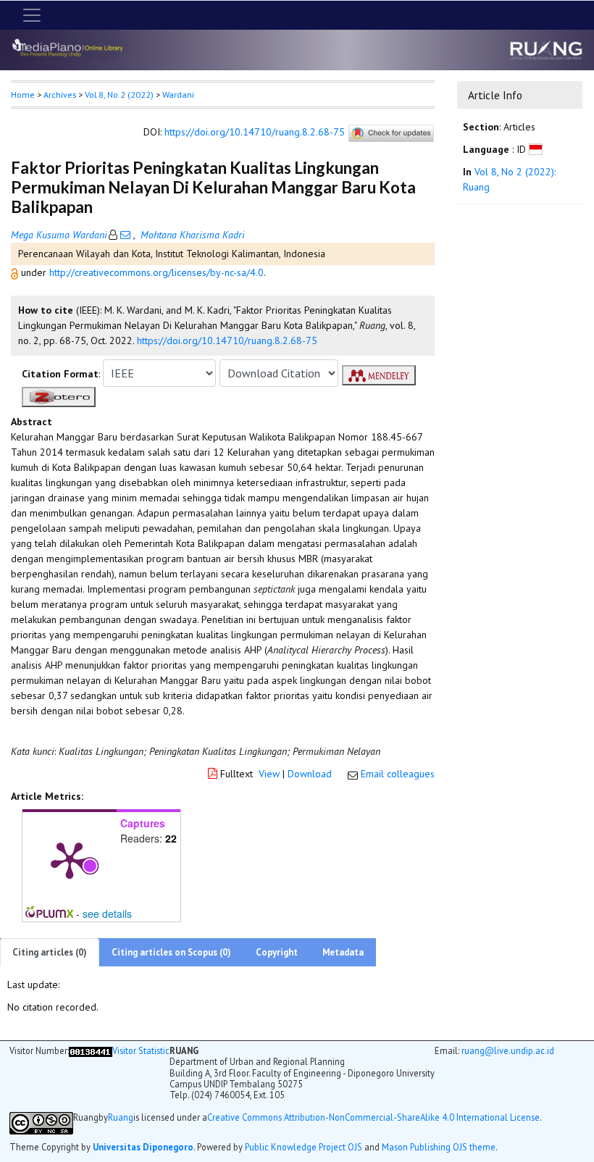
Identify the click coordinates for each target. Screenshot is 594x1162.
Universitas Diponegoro (143, 1147)
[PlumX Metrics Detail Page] (69, 859)
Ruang (120, 1117)
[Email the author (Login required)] (125, 234)
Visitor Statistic (141, 1050)
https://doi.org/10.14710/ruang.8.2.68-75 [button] (227, 340)
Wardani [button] (178, 94)
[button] (16, 272)
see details (107, 913)
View (269, 773)
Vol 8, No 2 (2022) (119, 94)
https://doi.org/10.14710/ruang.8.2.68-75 (254, 132)
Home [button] (23, 94)
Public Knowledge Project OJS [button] (303, 1147)
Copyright (277, 952)
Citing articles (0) (49, 952)
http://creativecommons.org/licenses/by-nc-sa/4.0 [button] (156, 272)
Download (310, 773)
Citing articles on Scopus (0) (171, 952)
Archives (59, 94)
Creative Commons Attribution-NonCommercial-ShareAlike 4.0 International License (373, 1117)
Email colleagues (398, 773)
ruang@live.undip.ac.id (507, 1050)
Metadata (343, 952)
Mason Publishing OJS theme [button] (438, 1147)
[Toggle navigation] (32, 15)
